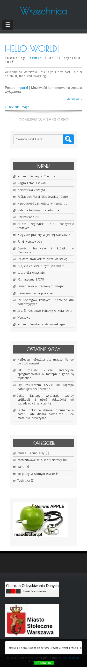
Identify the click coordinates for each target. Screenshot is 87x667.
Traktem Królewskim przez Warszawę (42, 259)
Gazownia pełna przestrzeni (36, 293)
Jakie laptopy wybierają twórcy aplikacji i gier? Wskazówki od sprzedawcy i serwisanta (45, 400)
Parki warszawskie (29, 241)
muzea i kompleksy (30, 453)
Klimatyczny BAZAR (30, 279)
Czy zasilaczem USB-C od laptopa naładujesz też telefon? (45, 387)
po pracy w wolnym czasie (36, 474)
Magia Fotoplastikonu (32, 183)
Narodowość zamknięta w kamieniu (42, 203)
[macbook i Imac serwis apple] (42, 540)
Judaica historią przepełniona (38, 210)
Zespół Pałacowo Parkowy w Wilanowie (44, 311)
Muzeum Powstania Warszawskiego (41, 324)
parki (24, 88)
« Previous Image (17, 107)
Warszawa (73, 99)
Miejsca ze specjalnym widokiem (40, 266)
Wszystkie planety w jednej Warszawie (43, 235)
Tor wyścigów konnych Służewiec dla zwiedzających (45, 302)
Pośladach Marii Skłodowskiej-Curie (42, 197)
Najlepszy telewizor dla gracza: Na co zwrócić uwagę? (45, 361)
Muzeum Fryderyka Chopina (36, 176)
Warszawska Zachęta (31, 190)
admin (35, 58)
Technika (23, 480)
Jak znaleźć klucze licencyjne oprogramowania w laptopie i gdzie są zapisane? (45, 374)
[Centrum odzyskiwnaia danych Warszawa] (34, 601)
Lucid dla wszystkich (31, 273)
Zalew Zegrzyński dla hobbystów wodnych (45, 226)
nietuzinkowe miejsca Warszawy (39, 460)
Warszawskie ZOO (29, 217)
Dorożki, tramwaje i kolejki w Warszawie (45, 250)
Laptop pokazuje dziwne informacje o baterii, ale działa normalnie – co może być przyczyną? (45, 414)
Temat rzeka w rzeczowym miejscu (41, 286)
